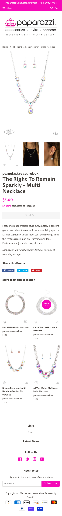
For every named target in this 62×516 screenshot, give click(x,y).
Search (31, 432)
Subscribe (50, 483)
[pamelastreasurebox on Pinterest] (27, 459)
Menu (9, 8)
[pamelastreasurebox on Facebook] (20, 459)
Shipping (6, 205)
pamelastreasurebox (34, 493)
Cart (57, 8)
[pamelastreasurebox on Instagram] (34, 459)
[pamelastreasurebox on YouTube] (42, 459)
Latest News (31, 441)
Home (5, 47)
